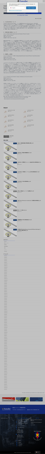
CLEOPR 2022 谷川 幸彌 (11, 110)
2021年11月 (5, 325)
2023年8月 (5, 299)
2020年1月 (5, 335)
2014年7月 (5, 376)
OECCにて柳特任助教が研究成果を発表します (26, 143)
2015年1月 (5, 371)
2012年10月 (5, 387)
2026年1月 (5, 262)
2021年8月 (5, 330)
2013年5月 (5, 382)
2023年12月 (5, 293)
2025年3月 (5, 275)
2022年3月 (5, 322)
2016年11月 (5, 356)
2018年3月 (5, 343)
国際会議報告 (12, 135)
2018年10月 (5, 338)
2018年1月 (5, 345)
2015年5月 (5, 369)
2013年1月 (5, 384)
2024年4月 (5, 286)
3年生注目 (5, 251)
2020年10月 (5, 332)
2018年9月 (5, 340)
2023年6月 (5, 301)
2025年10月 (5, 267)
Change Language (31, 7)
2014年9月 (5, 374)
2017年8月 (5, 351)
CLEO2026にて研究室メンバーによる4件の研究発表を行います (29, 171)
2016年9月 (5, 358)
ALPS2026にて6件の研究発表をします (24, 181)
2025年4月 (5, 273)
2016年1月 (5, 363)
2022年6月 (5, 319)
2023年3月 (5, 306)
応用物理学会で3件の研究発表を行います (25, 219)
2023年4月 (5, 304)
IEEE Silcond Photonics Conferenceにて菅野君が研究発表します (29, 200)
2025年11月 (5, 265)
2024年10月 (5, 280)
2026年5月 (5, 257)
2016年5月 (5, 361)
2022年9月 (5, 314)
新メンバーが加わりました (22, 210)
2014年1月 (5, 379)
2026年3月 (5, 260)
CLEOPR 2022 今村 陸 (30, 110)
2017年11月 (5, 348)
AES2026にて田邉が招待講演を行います (25, 152)
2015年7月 (5, 366)
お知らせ (5, 241)
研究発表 (5, 244)
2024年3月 (5, 288)
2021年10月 (5, 327)
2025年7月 (5, 270)
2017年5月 (5, 353)
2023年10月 (5, 296)
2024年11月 (5, 278)
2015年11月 (5, 364)
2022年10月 (5, 312)
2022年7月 (5, 317)
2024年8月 (5, 283)
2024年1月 (5, 291)
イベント (5, 249)
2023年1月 (5, 309)
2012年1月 (5, 389)
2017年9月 (5, 350)
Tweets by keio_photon (4, 418)
